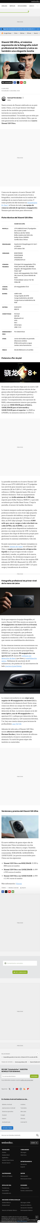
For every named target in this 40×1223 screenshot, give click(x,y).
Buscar (37, 1135)
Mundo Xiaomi (6, 1163)
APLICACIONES (22, 6)
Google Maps (7, 33)
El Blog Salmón (25, 1188)
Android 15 (24, 1122)
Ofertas (22, 33)
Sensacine (24, 1164)
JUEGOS (31, 6)
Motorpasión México (27, 1210)
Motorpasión (24, 1176)
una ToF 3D (16, 724)
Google (23, 1115)
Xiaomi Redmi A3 (35, 1062)
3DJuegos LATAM (25, 1202)
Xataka (4, 1152)
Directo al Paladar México (9, 1210)
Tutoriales (24, 1108)
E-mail (24, 82)
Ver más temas (7, 1128)
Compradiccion (6, 1193)
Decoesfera (5, 1190)
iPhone (29, 33)
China (15, 33)
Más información (22, 1221)
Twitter (18, 82)
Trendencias (5, 1188)
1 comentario (8, 82)
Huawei (4, 1115)
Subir (33, 1143)
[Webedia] (35, 1)
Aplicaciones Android (8, 1108)
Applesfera (5, 1157)
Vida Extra (23, 1155)
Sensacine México (26, 1205)
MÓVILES (12, 6)
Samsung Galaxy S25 (21, 1062)
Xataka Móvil (5, 1155)
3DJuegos (23, 1152)
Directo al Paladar (7, 1176)
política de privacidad (27, 1080)
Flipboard (21, 82)
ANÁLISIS (4, 6)
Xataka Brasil (6, 1205)
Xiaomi (36, 33)
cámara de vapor (16, 546)
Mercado (23, 1111)
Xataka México (6, 1202)
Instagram (20, 1088)
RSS (24, 1088)
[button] (15, 98)
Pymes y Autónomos (26, 1190)
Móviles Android (13, 888)
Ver (21, 972)
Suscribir (34, 1076)
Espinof (23, 1167)
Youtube (16, 1088)
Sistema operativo (7, 1111)
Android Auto (6, 1122)
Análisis (23, 1104)
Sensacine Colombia (26, 1208)
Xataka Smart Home (8, 1160)
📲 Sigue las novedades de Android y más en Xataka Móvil (18, 29)
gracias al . (13, 666)
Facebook (14, 82)
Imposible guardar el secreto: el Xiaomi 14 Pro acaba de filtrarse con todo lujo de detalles (21, 1057)
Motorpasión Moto (26, 1179)
